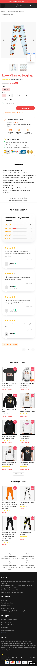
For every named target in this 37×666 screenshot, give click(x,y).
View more (18, 474)
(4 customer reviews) (17, 79)
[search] (31, 6)
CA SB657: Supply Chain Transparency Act (13, 611)
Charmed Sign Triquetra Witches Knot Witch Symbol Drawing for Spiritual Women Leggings (9, 536)
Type (3, 86)
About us (4, 600)
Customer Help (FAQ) (7, 630)
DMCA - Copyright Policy (8, 608)
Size (3, 92)
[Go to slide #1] (13, 67)
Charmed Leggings (7, 15)
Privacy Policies (5, 605)
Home (3, 12)
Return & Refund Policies (8, 625)
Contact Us (4, 627)
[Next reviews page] (33, 349)
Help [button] (33, 663)
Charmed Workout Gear (14, 12)
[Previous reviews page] (24, 349)
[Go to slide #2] (23, 67)
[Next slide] (33, 40)
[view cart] (34, 6)
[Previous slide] (4, 40)
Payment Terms (6, 622)
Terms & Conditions (7, 603)
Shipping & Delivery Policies (9, 619)
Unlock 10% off (4, 658)
